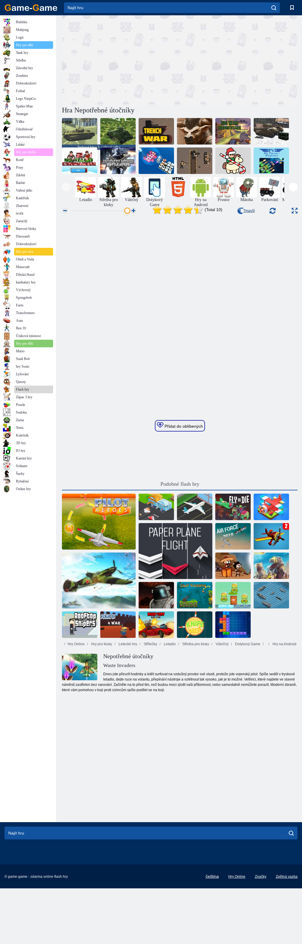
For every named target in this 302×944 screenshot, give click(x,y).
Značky (260, 877)
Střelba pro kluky (195, 644)
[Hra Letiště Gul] (156, 507)
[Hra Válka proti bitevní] (271, 595)
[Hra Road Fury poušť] (156, 624)
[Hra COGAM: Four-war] (118, 624)
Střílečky (150, 644)
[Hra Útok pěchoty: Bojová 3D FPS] (118, 160)
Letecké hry (127, 644)
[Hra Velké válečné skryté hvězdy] (233, 131)
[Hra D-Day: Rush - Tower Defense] (271, 566)
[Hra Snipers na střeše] (79, 624)
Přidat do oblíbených (183, 426)
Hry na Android (284, 644)
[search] (273, 7)
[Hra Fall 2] (271, 536)
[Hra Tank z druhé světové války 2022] (271, 131)
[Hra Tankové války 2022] (118, 131)
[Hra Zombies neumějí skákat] (233, 566)
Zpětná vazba (287, 877)
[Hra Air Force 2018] (233, 536)
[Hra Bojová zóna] (156, 595)
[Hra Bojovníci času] (233, 160)
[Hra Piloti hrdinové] (99, 522)
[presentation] (66, 187)
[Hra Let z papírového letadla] (175, 551)
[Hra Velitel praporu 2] (79, 160)
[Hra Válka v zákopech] (156, 131)
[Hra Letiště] (194, 507)
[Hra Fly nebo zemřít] (233, 507)
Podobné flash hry (179, 484)
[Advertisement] (120, 60)
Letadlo (169, 644)
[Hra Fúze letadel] (271, 507)
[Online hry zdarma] (31, 7)
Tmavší (249, 211)
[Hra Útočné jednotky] (194, 160)
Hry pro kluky (101, 644)
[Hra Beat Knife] (194, 624)
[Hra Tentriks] (233, 624)
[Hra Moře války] (156, 160)
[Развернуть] (295, 210)
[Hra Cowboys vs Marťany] (233, 595)
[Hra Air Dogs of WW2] (99, 580)
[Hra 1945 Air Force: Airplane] (271, 160)
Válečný (222, 644)
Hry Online (76, 644)
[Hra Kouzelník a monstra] (194, 131)
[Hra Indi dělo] (194, 595)
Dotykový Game (247, 644)
